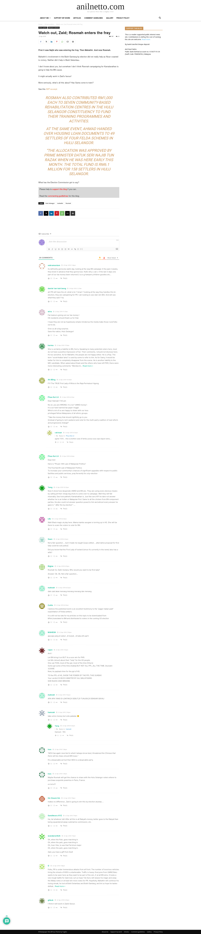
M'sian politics (49, 24)
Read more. (146, 39)
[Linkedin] (51, 41)
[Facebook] (40, 41)
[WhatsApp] (62, 41)
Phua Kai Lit (70, 436)
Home (40, 24)
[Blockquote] (68, 249)
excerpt (51, 88)
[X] (46, 41)
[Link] (75, 249)
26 (118, 36)
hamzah (68, 729)
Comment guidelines (93, 18)
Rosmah (68, 203)
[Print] (72, 41)
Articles (77, 18)
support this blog (59, 189)
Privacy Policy (122, 18)
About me (44, 18)
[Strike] (58, 249)
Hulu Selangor (50, 203)
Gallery (109, 18)
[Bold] (49, 249)
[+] (81, 249)
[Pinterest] (56, 41)
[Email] (67, 41)
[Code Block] (72, 249)
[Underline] (55, 249)
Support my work (62, 18)
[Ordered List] (62, 249)
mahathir (60, 203)
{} (78, 249)
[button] (160, 18)
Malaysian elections (54, 27)
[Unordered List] (65, 249)
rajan (50, 650)
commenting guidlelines (58, 195)
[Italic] (52, 249)
